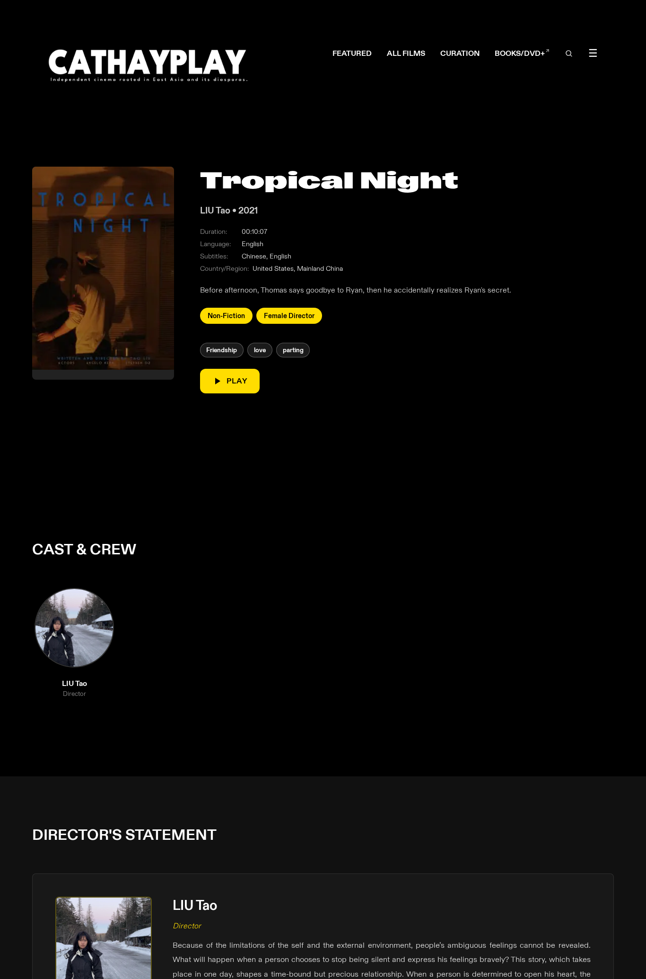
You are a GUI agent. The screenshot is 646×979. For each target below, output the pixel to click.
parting (293, 350)
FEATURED (352, 53)
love (260, 350)
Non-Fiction (226, 315)
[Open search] (569, 54)
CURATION (460, 53)
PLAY (237, 380)
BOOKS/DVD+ (522, 53)
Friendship (222, 350)
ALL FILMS (406, 53)
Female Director (289, 315)
